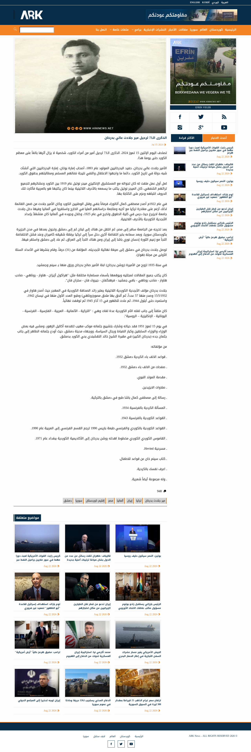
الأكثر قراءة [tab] (186, 138)
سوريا (194, 29)
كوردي (215, 2)
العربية (224, 2)
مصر (110, 500)
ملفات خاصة (121, 29)
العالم (203, 29)
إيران (129, 500)
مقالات (183, 29)
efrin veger (203, 107)
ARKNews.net (32, 14)
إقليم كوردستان (95, 500)
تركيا (138, 500)
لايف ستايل (99, 736)
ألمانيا (120, 500)
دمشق (68, 500)
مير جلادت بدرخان (155, 500)
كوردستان (216, 29)
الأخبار (172, 29)
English (195, 2)
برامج (138, 29)
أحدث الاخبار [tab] (219, 138)
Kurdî (205, 2)
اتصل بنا (101, 29)
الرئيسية (230, 29)
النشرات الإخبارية (155, 29)
